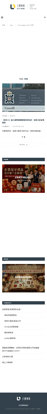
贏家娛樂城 (8, 332)
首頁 (3, 25)
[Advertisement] (23, 50)
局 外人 (7, 126)
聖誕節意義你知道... (23, 276)
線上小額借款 (7, 362)
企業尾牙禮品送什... (23, 177)
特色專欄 (4, 116)
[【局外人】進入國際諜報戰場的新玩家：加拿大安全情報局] (23, 97)
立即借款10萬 (7, 356)
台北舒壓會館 (13, 326)
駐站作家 (12, 116)
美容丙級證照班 (10, 315)
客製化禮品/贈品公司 (12, 321)
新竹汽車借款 (7, 351)
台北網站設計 (23, 405)
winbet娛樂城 (9, 338)
